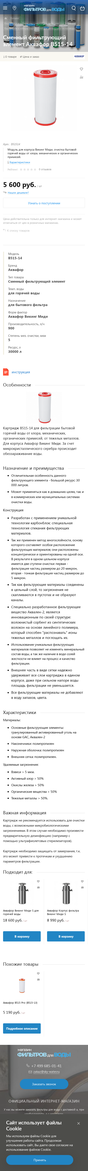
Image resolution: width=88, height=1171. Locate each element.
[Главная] (5, 18)
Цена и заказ (31, 56)
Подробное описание (22, 1028)
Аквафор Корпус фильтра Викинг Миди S (63, 912)
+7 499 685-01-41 (46, 1065)
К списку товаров (18, 230)
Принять (40, 1160)
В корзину (22, 936)
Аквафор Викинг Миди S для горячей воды (21, 912)
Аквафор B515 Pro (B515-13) (20, 1002)
